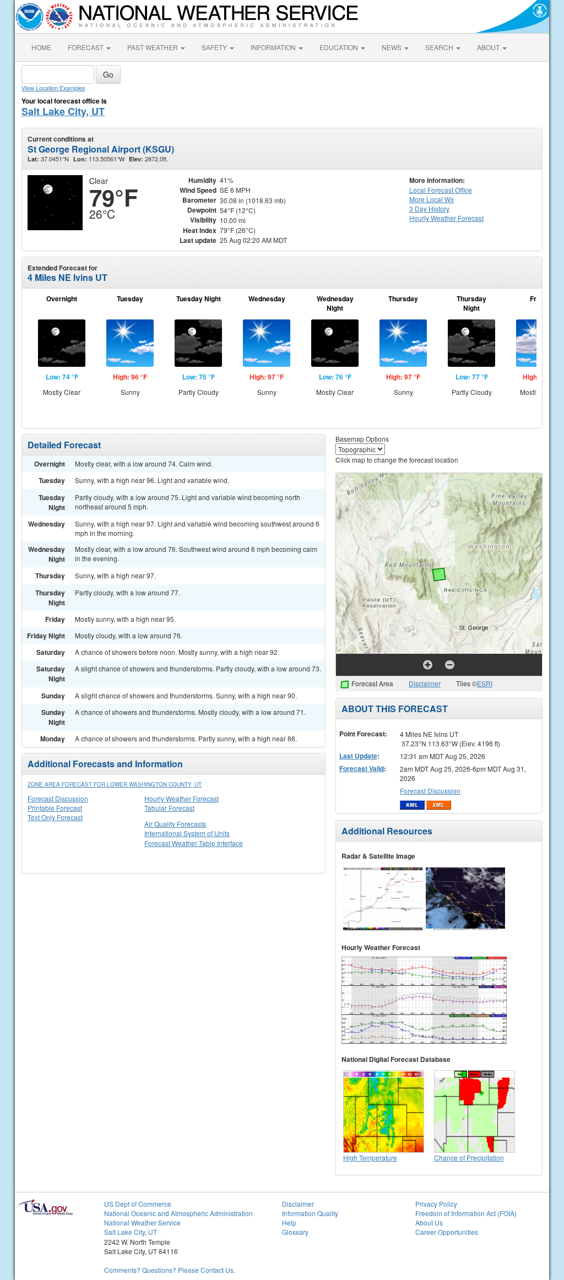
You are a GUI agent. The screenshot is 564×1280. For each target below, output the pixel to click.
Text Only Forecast (55, 817)
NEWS (392, 47)
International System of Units (187, 833)
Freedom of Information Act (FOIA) (466, 1213)
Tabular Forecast (169, 807)
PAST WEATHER (153, 47)
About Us (429, 1222)
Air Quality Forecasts (175, 823)
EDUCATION (339, 47)
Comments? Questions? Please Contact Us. (169, 1269)
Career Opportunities (446, 1231)
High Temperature (370, 1157)
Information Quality (310, 1213)
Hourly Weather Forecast (181, 798)
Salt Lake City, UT (63, 111)
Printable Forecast (55, 807)
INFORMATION (274, 47)
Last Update (358, 756)
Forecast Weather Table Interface (193, 843)
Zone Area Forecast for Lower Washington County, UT (115, 784)
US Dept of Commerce (137, 1203)
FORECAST (86, 47)
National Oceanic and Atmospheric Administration (178, 1213)
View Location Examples (53, 88)
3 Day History (429, 208)
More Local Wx (431, 199)
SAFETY (215, 47)
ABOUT (489, 47)
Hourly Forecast (446, 218)
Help (289, 1222)
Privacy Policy (436, 1203)
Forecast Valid (361, 768)
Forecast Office (440, 189)
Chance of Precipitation (469, 1157)
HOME (41, 47)
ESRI (484, 683)
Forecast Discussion (58, 798)
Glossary (295, 1231)
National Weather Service (142, 1222)
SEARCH (440, 47)
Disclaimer (425, 683)
